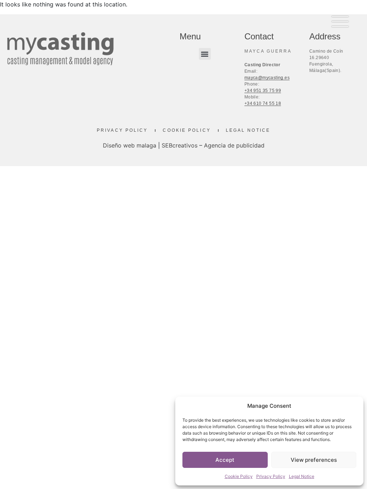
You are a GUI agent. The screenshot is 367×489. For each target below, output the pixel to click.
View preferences (314, 459)
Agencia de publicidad (234, 145)
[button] (205, 54)
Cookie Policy (239, 476)
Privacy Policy (270, 476)
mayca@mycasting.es (267, 77)
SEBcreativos (179, 145)
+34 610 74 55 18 (262, 103)
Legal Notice (301, 476)
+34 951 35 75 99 (262, 90)
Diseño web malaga (129, 145)
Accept (224, 459)
